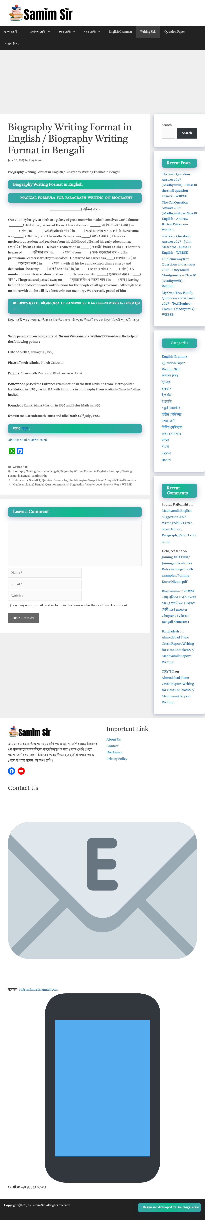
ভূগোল (166, 453)
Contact (113, 746)
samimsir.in (39, 475)
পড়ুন (24, 428)
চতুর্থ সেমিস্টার (171, 408)
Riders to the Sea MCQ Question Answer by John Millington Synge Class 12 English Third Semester (74, 480)
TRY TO (168, 671)
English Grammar (120, 31)
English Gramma (174, 356)
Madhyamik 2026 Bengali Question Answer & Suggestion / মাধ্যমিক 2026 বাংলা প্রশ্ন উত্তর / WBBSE (72, 484)
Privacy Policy (117, 759)
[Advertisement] (102, 80)
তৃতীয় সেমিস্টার (172, 414)
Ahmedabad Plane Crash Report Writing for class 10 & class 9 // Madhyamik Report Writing (178, 650)
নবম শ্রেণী (90, 31)
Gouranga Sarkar (188, 1207)
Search (167, 125)
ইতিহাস (166, 382)
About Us (114, 739)
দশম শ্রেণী (64, 31)
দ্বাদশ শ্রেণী (10, 31)
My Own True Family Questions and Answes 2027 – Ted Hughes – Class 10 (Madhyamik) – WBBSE (179, 303)
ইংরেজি (167, 395)
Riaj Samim (170, 591)
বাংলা (165, 440)
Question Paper (174, 31)
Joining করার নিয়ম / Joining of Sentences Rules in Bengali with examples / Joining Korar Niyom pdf (177, 569)
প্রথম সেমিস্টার (171, 434)
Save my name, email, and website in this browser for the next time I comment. (70, 605)
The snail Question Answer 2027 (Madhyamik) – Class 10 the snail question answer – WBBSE (179, 185)
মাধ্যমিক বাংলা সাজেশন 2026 (27, 440)
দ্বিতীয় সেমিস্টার (172, 427)
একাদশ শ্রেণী (37, 31)
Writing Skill (148, 31)
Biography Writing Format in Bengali (36, 471)
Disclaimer (115, 752)
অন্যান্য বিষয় (11, 44)
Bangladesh (170, 631)
